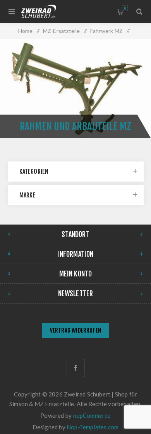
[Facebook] (76, 368)
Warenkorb (125, 8)
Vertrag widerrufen (75, 330)
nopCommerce (92, 415)
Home (25, 30)
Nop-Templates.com (92, 427)
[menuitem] (75, 331)
